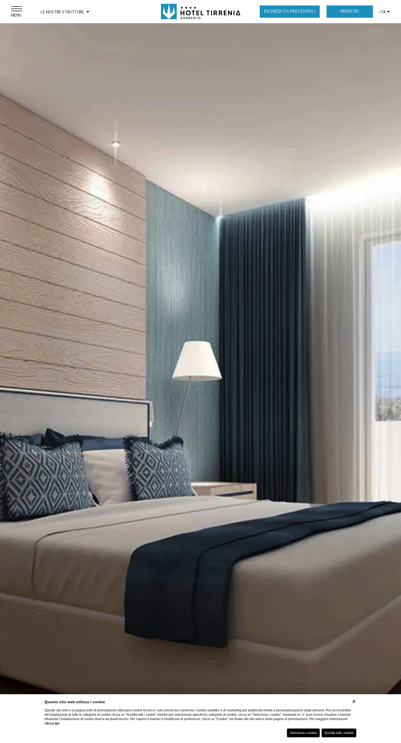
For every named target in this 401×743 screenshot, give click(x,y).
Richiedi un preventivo (290, 11)
